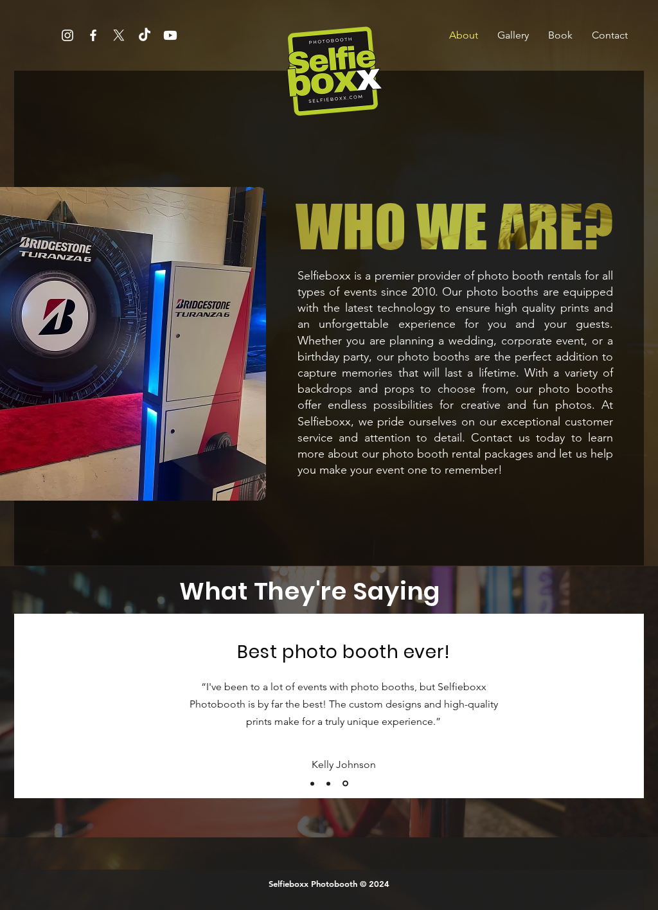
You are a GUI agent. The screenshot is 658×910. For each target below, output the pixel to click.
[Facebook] (93, 35)
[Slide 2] (328, 783)
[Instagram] (67, 35)
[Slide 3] (345, 784)
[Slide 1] (312, 783)
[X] (119, 35)
